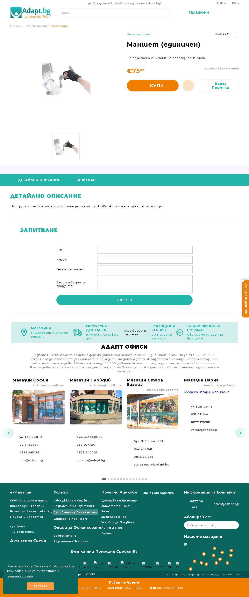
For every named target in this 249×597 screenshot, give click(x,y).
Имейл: (61, 259)
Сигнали (107, 533)
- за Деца (17, 526)
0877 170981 (200, 422)
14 (146, 479)
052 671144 (199, 414)
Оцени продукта (139, 34)
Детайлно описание (39, 180)
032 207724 (86, 444)
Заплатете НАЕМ (116, 506)
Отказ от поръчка (158, 493)
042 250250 (143, 449)
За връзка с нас (113, 517)
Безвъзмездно (65, 535)
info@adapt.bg (31, 460)
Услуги (61, 492)
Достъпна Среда (28, 540)
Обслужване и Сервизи (72, 500)
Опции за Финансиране (77, 527)
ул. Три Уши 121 (31, 437)
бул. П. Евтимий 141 (149, 441)
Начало (15, 25)
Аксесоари (60, 25)
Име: (60, 250)
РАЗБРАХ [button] (40, 586)
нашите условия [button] (20, 576)
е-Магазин (21, 492)
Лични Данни (111, 527)
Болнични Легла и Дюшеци (32, 511)
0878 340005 (87, 452)
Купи (157, 85)
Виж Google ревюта (48, 385)
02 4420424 (28, 444)
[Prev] (7, 433)
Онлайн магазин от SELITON (220, 574)
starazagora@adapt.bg (151, 464)
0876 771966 (143, 456)
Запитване (86, 180)
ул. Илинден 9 (201, 406)
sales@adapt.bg (226, 504)
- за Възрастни (22, 531)
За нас (106, 511)
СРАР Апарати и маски (29, 500)
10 (133, 479)
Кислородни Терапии (27, 506)
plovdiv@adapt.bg (91, 460)
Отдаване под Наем (70, 519)
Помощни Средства (26, 517)
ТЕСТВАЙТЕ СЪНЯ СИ (245, 298)
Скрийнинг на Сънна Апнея (75, 512)
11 (137, 479)
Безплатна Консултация (74, 506)
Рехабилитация (36, 25)
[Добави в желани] (236, 34)
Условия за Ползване (118, 522)
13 (143, 479)
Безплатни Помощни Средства (104, 551)
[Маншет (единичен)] (66, 146)
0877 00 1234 (196, 504)
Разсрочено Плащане (71, 541)
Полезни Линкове (119, 492)
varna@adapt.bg (204, 430)
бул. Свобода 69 (89, 437)
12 (140, 479)
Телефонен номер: (70, 269)
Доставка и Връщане (119, 500)
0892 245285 (29, 452)
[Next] (242, 433)
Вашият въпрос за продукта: (71, 284)
